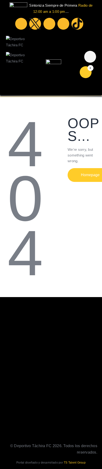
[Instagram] (63, 24)
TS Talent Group (75, 462)
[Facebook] (21, 24)
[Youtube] (49, 24)
